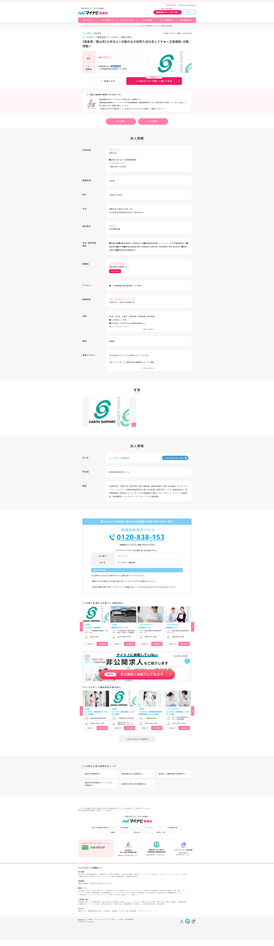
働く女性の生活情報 (166, 890)
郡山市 (107, 26)
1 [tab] (172, 71)
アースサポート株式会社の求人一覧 (123, 26)
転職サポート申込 (161, 832)
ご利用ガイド (109, 20)
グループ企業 (120, 919)
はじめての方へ (128, 20)
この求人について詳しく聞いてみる (154, 80)
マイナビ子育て (120, 892)
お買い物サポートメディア (87, 894)
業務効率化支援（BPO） (95, 911)
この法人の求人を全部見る (137, 739)
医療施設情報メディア (174, 892)
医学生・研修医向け (115, 874)
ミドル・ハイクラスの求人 (149, 874)
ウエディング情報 (84, 892)
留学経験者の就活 (92, 874)
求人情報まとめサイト (84, 890)
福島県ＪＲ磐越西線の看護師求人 (172, 773)
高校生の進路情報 (83, 883)
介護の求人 (137, 904)
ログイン (188, 12)
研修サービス (82, 911)
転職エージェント (126, 902)
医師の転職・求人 (107, 904)
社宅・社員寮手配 (131, 911)
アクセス (96, 919)
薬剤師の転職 (182, 902)
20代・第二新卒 (106, 902)
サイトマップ (149, 827)
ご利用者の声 (168, 20)
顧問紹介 (173, 902)
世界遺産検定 (96, 892)
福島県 (100, 26)
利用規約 (113, 832)
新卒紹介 (116, 902)
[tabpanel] (172, 65)
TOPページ (90, 20)
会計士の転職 (151, 902)
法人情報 (153, 121)
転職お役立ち (188, 20)
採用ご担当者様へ (171, 5)
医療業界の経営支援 (148, 904)
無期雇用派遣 (128, 904)
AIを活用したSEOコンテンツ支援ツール (126, 894)
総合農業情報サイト (107, 892)
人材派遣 (80, 902)
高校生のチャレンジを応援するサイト (118, 890)
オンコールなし (130, 299)
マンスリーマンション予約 (104, 894)
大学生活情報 (154, 890)
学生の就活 (81, 874)
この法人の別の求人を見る (174, 458)
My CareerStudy (151, 892)
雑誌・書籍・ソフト (179, 890)
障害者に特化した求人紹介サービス (89, 876)
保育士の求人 (118, 904)
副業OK (112, 226)
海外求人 (136, 874)
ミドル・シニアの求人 (180, 874)
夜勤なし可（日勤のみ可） (117, 299)
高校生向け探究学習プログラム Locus (101, 883)
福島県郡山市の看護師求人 (132, 773)
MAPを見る (114, 271)
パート (170, 874)
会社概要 (90, 919)
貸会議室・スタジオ (118, 911)
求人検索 (148, 20)
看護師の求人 (83, 904)
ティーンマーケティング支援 (139, 890)
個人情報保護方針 (129, 919)
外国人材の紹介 (161, 904)
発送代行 (107, 911)
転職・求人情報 (127, 874)
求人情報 (121, 121)
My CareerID (161, 892)
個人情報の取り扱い (173, 827)
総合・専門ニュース (99, 890)
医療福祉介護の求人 (132, 876)
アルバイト (162, 874)
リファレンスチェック (144, 911)
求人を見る (102, 644)
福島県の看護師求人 (93, 773)
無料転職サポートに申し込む (167, 12)
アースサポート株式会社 (91, 33)
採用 (113, 919)
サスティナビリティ (105, 919)
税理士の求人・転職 (163, 902)
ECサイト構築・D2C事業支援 (135, 892)
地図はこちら (115, 66)
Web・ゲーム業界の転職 (93, 902)
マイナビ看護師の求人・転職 (87, 26)
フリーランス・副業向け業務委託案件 (113, 876)
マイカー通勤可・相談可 (116, 264)
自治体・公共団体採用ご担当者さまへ (101, 827)
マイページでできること (188, 5)
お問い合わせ (137, 832)
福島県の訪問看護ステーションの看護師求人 (98, 783)
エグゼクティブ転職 (139, 902)
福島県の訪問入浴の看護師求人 (134, 784)
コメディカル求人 (94, 904)
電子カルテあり (114, 150)
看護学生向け (103, 874)
